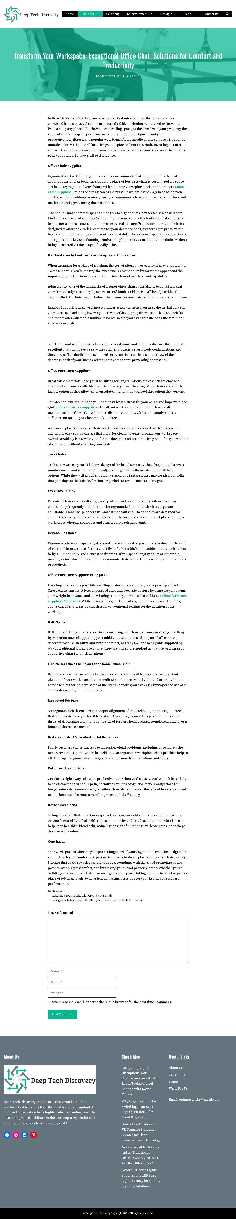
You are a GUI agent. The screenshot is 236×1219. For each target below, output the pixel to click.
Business (87, 14)
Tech (187, 14)
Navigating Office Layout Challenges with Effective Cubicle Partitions (97, 900)
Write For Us (178, 1089)
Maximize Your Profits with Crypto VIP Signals (82, 896)
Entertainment (137, 14)
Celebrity (112, 14)
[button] (227, 14)
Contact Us (210, 14)
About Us (176, 1068)
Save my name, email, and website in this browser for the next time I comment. (112, 1002)
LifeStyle (166, 14)
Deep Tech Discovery (20, 1102)
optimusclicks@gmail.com (199, 1099)
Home (69, 14)
